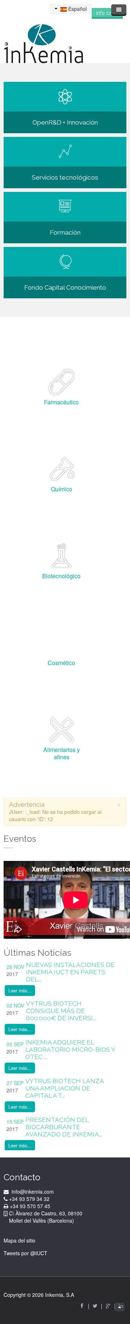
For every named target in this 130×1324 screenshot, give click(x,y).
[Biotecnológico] (61, 555)
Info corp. (107, 13)
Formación (65, 232)
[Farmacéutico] (61, 381)
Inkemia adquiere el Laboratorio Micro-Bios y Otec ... (70, 1049)
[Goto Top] (119, 1307)
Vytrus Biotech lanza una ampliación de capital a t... (64, 1088)
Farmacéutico (61, 402)
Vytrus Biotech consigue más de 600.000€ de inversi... (61, 1011)
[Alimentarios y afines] (61, 729)
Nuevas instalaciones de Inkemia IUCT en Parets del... (70, 972)
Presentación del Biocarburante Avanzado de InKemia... (63, 1127)
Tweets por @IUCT (25, 1253)
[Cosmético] (61, 642)
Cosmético (61, 663)
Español (77, 8)
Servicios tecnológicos (65, 177)
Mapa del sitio (19, 1240)
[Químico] (61, 468)
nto (101, 287)
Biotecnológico (61, 576)
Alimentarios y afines (61, 753)
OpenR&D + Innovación (65, 122)
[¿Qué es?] (65, 261)
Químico (61, 489)
